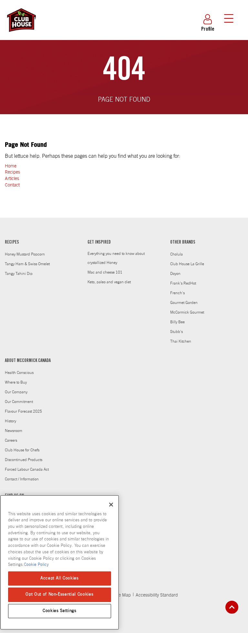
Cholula (176, 254)
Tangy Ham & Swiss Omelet (27, 264)
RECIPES (12, 242)
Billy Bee (177, 322)
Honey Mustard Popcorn (25, 254)
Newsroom (13, 431)
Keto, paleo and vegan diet (109, 282)
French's (177, 293)
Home (10, 166)
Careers (11, 440)
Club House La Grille (187, 264)
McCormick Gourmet (187, 312)
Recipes (12, 172)
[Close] (111, 504)
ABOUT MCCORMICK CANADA (28, 361)
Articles (12, 178)
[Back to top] (231, 607)
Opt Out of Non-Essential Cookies (59, 594)
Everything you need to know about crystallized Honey (116, 258)
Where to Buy (16, 382)
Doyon (175, 274)
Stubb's (176, 332)
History (10, 421)
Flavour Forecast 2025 (23, 411)
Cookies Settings (60, 611)
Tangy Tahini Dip (19, 274)
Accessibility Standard (157, 595)
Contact (12, 185)
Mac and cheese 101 (105, 272)
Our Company (16, 392)
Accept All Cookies (59, 578)
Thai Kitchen (180, 341)
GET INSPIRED (99, 242)
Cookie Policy (36, 565)
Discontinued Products (23, 460)
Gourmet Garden (184, 303)
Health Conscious (19, 373)
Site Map (122, 595)
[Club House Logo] (21, 35)
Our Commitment (19, 402)
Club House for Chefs (22, 450)
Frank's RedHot (183, 283)
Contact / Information (22, 479)
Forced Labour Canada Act (27, 469)
